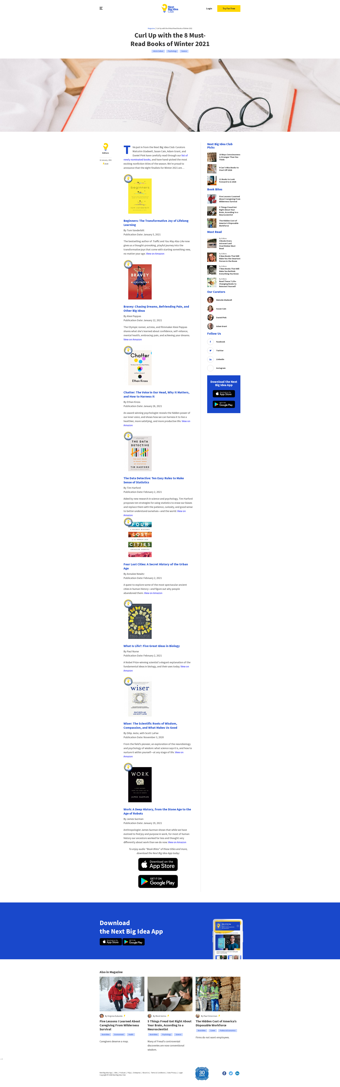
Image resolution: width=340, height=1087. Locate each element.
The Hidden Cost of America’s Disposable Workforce (216, 1023)
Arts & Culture (158, 51)
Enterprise (136, 1073)
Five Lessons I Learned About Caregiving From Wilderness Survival (120, 1025)
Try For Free (229, 8)
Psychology (172, 51)
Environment (119, 1034)
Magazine (151, 28)
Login (209, 8)
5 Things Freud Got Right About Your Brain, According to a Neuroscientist (170, 1025)
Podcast (122, 1073)
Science (184, 51)
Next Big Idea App (106, 1073)
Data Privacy (172, 1073)
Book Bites (105, 1034)
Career (212, 1030)
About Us (145, 1073)
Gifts (115, 1073)
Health (131, 1034)
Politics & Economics (227, 1030)
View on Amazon (155, 253)
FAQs (129, 1073)
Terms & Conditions (158, 1073)
